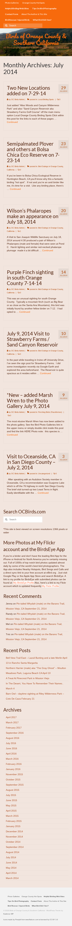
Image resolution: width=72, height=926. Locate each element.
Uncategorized (44, 474)
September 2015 (15, 784)
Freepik (18, 919)
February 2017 (14, 727)
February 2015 (14, 821)
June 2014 (11, 862)
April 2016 (11, 753)
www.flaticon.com (31, 919)
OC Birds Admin (17, 99)
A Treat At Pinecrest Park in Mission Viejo (27, 678)
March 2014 (12, 878)
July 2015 (11, 795)
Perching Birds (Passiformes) (50, 412)
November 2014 (14, 836)
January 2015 (13, 826)
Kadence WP (8, 914)
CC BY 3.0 (54, 919)
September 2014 (15, 847)
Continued (12, 122)
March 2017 (12, 722)
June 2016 (11, 748)
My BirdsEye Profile (23, 582)
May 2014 (11, 867)
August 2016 (12, 738)
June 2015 (11, 800)
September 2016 (15, 732)
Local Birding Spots (46, 99)
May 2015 (11, 805)
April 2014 (11, 873)
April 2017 (11, 717)
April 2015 (11, 810)
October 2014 (13, 841)
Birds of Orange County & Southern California (36, 39)
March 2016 (12, 758)
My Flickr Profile (50, 586)
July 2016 (11, 743)
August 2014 (12, 852)
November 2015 (14, 774)
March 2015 (12, 816)
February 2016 (14, 764)
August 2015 (12, 790)
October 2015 (13, 779)
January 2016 (13, 769)
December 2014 (14, 831)
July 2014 (11, 857)
